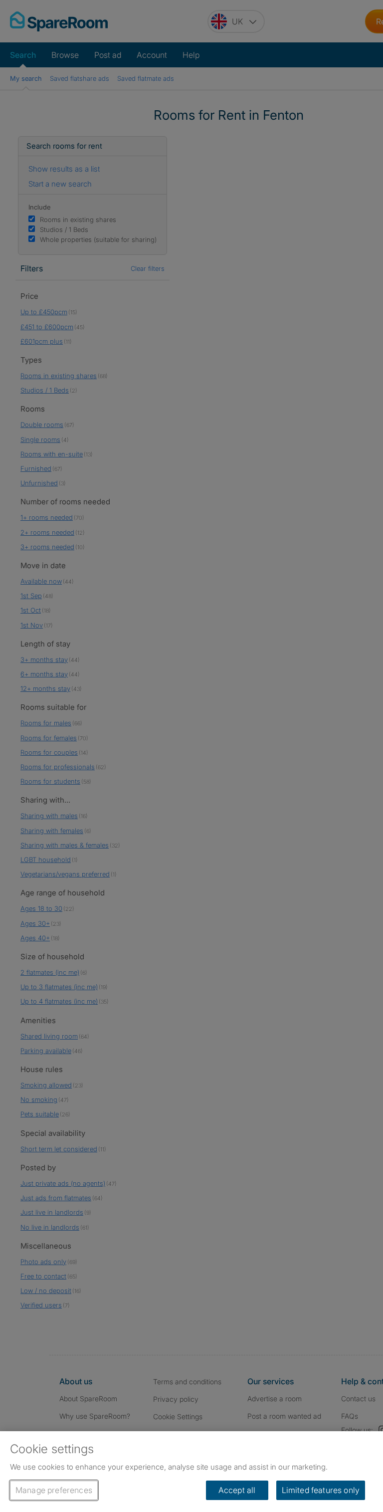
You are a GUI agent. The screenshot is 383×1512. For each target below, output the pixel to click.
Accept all (237, 1490)
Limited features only (321, 1490)
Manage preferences (53, 1490)
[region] (191, 1471)
